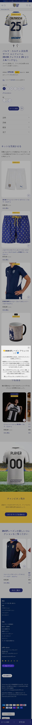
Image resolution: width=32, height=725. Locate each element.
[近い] (28, 347)
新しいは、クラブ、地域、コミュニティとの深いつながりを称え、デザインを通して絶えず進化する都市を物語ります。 (16, 371)
